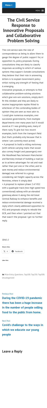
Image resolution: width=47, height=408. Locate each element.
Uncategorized (8, 278)
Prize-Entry (9, 274)
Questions (19, 274)
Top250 (34, 274)
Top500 (41, 274)
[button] (38, 10)
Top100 (27, 274)
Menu (10, 5)
